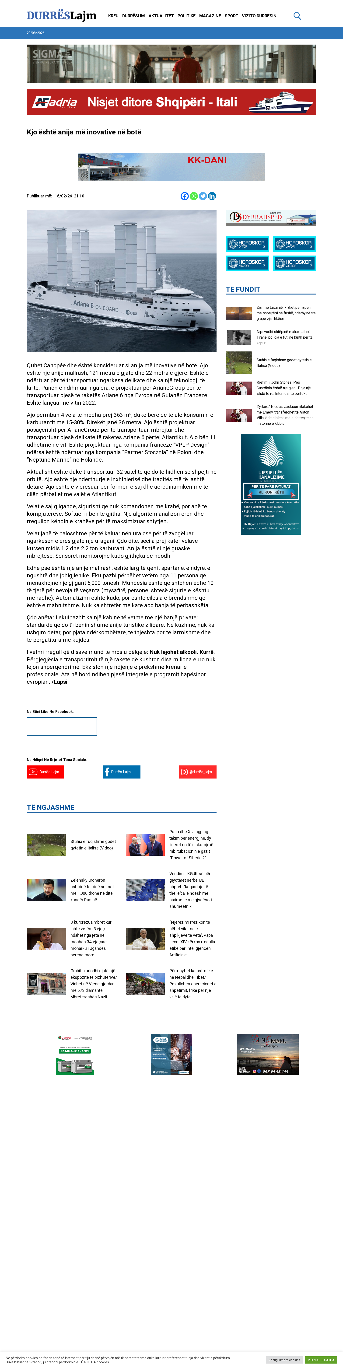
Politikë (187, 15)
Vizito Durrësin (259, 15)
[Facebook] (185, 196)
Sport (231, 15)
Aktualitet (161, 15)
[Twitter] (203, 196)
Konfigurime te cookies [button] (284, 1360)
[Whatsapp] (194, 196)
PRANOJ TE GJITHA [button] (321, 1360)
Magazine (210, 15)
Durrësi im (133, 15)
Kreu (113, 15)
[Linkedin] (212, 196)
